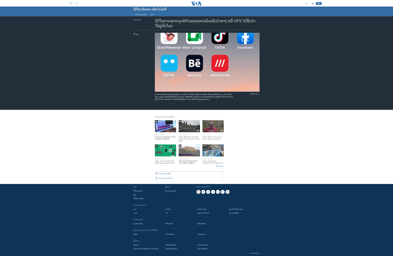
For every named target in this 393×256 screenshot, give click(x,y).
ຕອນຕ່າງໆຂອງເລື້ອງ (141, 14)
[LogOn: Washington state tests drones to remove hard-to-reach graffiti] (189, 126)
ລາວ (134, 209)
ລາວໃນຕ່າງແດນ (202, 209)
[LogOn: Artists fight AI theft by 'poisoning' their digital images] (165, 150)
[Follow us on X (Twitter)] (213, 192)
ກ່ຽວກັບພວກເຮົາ (138, 224)
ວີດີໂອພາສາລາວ (138, 191)
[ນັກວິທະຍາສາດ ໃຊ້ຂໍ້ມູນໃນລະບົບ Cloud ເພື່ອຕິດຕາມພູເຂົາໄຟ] (189, 150)
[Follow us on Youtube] (203, 192)
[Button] (136, 35)
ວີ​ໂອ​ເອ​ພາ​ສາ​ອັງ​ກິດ (170, 245)
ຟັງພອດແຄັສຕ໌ (201, 224)
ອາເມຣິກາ (168, 209)
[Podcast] (223, 192)
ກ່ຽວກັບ (152, 14)
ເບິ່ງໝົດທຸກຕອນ (220, 166)
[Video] (313, 3)
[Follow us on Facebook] (198, 192)
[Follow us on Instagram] (208, 192)
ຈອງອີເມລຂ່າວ (201, 234)
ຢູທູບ (134, 195)
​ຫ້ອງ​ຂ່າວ (136, 245)
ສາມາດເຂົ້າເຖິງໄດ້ (202, 249)
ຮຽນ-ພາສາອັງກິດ (234, 213)
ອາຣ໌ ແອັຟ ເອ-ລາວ (202, 245)
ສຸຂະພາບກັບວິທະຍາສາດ (236, 209)
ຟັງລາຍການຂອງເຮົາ (170, 191)
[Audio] (306, 3)
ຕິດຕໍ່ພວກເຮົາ (169, 224)
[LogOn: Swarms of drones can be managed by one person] (213, 126)
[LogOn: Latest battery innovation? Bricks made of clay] (213, 150)
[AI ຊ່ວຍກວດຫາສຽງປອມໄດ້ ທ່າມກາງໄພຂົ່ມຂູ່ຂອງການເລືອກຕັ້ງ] (165, 126)
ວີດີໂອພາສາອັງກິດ (138, 199)
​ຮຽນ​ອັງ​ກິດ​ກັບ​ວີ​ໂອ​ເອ (171, 249)
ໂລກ (166, 213)
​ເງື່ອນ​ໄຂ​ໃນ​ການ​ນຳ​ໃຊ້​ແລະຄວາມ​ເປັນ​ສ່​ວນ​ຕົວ (146, 249)
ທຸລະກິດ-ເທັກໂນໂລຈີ (203, 213)
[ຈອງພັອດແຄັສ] (227, 192)
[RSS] (218, 192)
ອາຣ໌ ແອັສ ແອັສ (169, 234)
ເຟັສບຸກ (135, 234)
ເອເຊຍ (135, 213)
